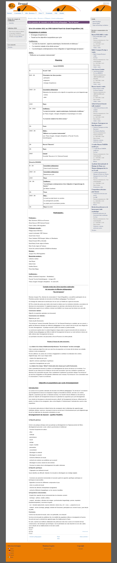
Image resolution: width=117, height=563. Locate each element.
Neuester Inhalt (96, 23)
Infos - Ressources (29, 13)
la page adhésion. (18, 36)
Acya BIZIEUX (99, 73)
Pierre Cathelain (99, 90)
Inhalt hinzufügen (97, 21)
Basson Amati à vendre (98, 86)
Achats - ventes (97, 47)
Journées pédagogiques (57, 18)
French (11, 548)
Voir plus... (10, 47)
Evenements (49, 13)
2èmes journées (84, 536)
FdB (96, 197)
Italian (11, 557)
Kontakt (62, 13)
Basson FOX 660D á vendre (100, 35)
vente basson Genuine (98, 69)
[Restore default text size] (106, 4)
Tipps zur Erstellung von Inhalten (100, 25)
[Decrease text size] (104, 4)
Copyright (80, 548)
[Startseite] (12, 10)
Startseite (9, 13)
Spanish (12, 555)
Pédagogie (47, 18)
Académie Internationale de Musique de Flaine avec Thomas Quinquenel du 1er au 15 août (101, 174)
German (12, 551)
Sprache (31, 531)
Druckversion (85, 531)
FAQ (56, 13)
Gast (96, 38)
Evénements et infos (98, 187)
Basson (95, 161)
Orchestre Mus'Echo (100, 131)
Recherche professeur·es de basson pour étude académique (100, 209)
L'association (17, 13)
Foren (39, 13)
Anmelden (11, 23)
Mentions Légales (47, 548)
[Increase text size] (108, 4)
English (12, 553)
